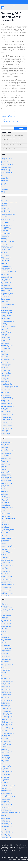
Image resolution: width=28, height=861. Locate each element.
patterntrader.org (5, 339)
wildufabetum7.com (6, 435)
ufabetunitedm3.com (6, 420)
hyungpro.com (5, 287)
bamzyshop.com (5, 779)
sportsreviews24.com (6, 313)
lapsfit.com (4, 695)
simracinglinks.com (6, 472)
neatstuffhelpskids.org (7, 507)
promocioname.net (6, 515)
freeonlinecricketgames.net (8, 518)
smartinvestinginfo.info (7, 738)
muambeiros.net (5, 524)
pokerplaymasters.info (6, 211)
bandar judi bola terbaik (7, 164)
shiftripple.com (5, 392)
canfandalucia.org (5, 791)
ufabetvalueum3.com (6, 713)
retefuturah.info (5, 736)
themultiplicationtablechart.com (9, 589)
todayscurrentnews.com (7, 406)
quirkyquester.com (6, 389)
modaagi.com (4, 499)
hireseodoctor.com (6, 694)
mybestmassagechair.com (8, 548)
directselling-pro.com (6, 826)
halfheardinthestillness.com (8, 546)
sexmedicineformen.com (7, 390)
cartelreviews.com (5, 666)
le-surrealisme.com (6, 475)
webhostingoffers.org (6, 656)
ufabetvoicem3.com (6, 717)
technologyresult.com (6, 655)
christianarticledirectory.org (8, 593)
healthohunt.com (5, 735)
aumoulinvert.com (5, 562)
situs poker (10, 852)
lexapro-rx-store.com (6, 582)
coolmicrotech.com (6, 801)
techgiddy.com (5, 222)
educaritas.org (4, 628)
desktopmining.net (6, 579)
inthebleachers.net (6, 581)
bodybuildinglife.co (6, 328)
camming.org (4, 612)
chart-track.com (5, 512)
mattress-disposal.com (7, 324)
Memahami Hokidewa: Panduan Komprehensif (12, 135)
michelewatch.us (5, 455)
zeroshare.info (4, 494)
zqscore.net (4, 350)
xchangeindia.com (5, 799)
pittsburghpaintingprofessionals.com (10, 383)
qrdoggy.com (4, 329)
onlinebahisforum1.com (7, 609)
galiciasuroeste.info (6, 502)
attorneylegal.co (5, 307)
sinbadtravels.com (5, 235)
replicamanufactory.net (7, 702)
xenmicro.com (4, 634)
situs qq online (5, 162)
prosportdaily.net (5, 760)
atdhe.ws (3, 543)
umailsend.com (5, 243)
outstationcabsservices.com (8, 796)
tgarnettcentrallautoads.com (8, 460)
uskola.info (3, 746)
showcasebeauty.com (6, 477)
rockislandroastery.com (7, 824)
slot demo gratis (5, 178)
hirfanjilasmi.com (5, 370)
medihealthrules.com (6, 787)
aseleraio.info (4, 351)
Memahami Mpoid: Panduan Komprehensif (11, 142)
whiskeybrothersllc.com (7, 433)
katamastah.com (5, 348)
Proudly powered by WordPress (9, 857)
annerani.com (4, 489)
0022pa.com (4, 493)
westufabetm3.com (6, 431)
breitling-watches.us (6, 458)
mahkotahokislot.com (6, 320)
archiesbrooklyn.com (6, 523)
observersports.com (6, 266)
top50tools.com (5, 485)
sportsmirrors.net (5, 299)
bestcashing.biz (5, 519)
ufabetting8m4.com (6, 710)
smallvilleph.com (5, 500)
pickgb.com (4, 334)
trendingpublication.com (7, 411)
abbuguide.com (5, 653)
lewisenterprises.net (6, 639)
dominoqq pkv (11, 844)
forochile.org (4, 510)
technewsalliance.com (7, 740)
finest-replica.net (5, 757)
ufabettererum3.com (6, 413)
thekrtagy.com (5, 798)
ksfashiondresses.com (6, 337)
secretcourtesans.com (6, 607)
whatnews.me (4, 754)
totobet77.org (4, 409)
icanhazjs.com (4, 568)
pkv (2, 188)
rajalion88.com (4, 614)
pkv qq (2, 181)
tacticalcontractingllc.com (7, 402)
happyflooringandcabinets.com (9, 326)
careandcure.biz (5, 365)
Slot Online (9, 111)
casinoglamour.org (6, 590)
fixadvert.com (4, 461)
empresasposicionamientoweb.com (10, 812)
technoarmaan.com (6, 810)
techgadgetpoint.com (6, 310)
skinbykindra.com (5, 818)
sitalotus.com (4, 342)
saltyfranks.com (5, 488)
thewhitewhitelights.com (7, 541)
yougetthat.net (5, 255)
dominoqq (18, 844)
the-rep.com (4, 486)
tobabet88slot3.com (6, 405)
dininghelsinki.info (5, 727)
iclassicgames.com (6, 261)
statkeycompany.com (6, 480)
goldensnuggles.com (6, 247)
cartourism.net (5, 573)
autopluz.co (4, 463)
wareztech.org (4, 238)
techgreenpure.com (6, 662)
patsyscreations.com (6, 625)
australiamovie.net (5, 445)
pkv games (10, 845)
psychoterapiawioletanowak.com (9, 386)
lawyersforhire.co (5, 272)
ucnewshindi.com (5, 227)
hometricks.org (5, 372)
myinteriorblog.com (6, 774)
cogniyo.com (4, 367)
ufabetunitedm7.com (6, 422)
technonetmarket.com (7, 741)
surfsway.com (4, 667)
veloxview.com (4, 430)
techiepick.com (5, 777)
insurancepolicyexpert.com (8, 478)
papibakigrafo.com (5, 567)
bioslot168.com (5, 834)
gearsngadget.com (6, 692)
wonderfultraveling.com (7, 513)
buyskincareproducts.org (7, 584)
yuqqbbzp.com (5, 684)
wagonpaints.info (5, 747)
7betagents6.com (5, 686)
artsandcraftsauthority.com (8, 835)
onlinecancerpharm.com (7, 321)
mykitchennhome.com (7, 560)
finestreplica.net (5, 732)
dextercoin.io (4, 592)
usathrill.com (4, 788)
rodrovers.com (4, 677)
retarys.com (4, 244)
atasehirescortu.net (6, 302)
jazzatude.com (4, 491)
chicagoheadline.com (6, 610)
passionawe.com (5, 381)
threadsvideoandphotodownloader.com (11, 221)
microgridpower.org (6, 375)
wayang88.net (4, 721)
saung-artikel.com (5, 263)
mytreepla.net (4, 699)
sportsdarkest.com (6, 282)
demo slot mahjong (6, 167)
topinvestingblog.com (6, 483)
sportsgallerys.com (6, 298)
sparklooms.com (5, 400)
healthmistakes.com (6, 335)
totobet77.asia (4, 408)
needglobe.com (5, 378)
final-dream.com (5, 755)
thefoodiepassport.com (7, 563)
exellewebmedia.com (6, 232)
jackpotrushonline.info (7, 225)
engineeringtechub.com (7, 304)
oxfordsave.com (5, 260)
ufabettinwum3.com (6, 419)
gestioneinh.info (5, 758)
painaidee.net (4, 280)
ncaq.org (3, 633)
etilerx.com (4, 730)
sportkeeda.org (5, 362)
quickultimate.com (6, 387)
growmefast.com (5, 318)
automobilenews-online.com (8, 806)
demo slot (3, 174)
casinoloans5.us (5, 556)
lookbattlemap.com (6, 249)
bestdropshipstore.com (7, 664)
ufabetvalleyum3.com (6, 428)
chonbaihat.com (5, 527)
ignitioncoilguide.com (6, 831)
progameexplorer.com (7, 823)
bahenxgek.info (5, 217)
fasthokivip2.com (5, 265)
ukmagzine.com (5, 236)
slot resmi (3, 166)
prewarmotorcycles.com (7, 471)
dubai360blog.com (6, 315)
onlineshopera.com (6, 636)
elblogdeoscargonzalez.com (8, 529)
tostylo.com (4, 254)
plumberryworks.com (6, 384)
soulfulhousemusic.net (7, 398)
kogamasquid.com (6, 587)
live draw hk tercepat (6, 172)
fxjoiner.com (4, 817)
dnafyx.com (4, 644)
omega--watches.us (6, 456)
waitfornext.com (5, 749)
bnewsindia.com (5, 776)
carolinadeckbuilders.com (7, 482)
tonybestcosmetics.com (7, 813)
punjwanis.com (5, 200)
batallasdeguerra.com (6, 504)
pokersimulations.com (7, 700)
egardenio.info (4, 354)
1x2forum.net (4, 604)
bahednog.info (4, 216)
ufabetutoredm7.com (6, 427)
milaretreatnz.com (5, 497)
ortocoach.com (5, 379)
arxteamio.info (4, 356)
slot (18, 111)
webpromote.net (5, 530)
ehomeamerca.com (6, 659)
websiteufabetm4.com (7, 722)
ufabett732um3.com (6, 744)
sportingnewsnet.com (6, 288)
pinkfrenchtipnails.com (7, 295)
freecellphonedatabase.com (8, 228)
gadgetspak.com (5, 691)
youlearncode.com (6, 650)
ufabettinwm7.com (6, 417)
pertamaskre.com (5, 219)
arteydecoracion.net (6, 534)
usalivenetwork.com (6, 224)
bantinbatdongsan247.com (8, 214)
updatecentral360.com (7, 346)
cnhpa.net (3, 340)
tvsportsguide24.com (6, 312)
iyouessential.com (5, 647)
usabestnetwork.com (6, 239)
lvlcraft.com (4, 672)
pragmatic (3, 183)
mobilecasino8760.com (7, 552)
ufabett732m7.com (6, 766)
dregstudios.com (5, 505)
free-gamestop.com (6, 233)
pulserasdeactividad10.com (8, 576)
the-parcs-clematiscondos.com (9, 202)
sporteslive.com (5, 291)
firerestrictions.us (5, 521)
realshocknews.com (6, 332)
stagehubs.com (5, 603)
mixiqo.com (4, 376)
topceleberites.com (6, 708)
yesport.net (4, 252)
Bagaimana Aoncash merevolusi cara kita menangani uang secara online (12, 120)
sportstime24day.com (6, 290)
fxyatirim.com (4, 651)
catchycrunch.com (6, 620)
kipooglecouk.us (5, 559)
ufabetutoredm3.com (6, 425)
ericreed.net (4, 549)
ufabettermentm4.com (7, 414)
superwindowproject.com (7, 565)
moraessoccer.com (6, 508)
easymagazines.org (6, 368)
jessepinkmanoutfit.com (7, 241)
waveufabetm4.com (6, 719)
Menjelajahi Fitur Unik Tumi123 (8, 148)
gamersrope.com (5, 230)
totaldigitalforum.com (6, 809)
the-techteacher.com (6, 804)
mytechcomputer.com (7, 832)
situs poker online (5, 161)
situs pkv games (5, 192)
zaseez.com (4, 618)
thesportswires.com (6, 285)
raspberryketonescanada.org (8, 785)
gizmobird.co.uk (5, 447)
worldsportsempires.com (7, 345)
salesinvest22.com (5, 762)
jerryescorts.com (5, 306)
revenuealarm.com (6, 828)
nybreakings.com (5, 795)
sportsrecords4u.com (6, 706)
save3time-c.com (5, 464)
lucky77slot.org (5, 317)
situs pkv (3, 185)
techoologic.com (5, 784)
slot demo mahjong (6, 169)
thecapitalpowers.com (7, 403)
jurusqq (3, 159)
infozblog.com (4, 526)
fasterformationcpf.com (7, 246)
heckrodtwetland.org (6, 545)
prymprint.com (5, 361)
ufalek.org (3, 323)
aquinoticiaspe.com (6, 269)
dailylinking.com (5, 642)
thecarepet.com (5, 205)
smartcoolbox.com (6, 395)
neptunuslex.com (5, 452)
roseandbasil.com (5, 540)
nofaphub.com (5, 622)
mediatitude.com (5, 469)
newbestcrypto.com (6, 258)
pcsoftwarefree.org (6, 640)
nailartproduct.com (6, 669)
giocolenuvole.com (6, 645)
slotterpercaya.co (5, 394)
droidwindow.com (5, 769)
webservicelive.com (6, 837)
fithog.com (4, 535)
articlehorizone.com (6, 683)
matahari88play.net (6, 276)
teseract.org (4, 763)
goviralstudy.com (5, 571)
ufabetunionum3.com (6, 711)
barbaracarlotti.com (6, 578)
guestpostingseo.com (6, 208)
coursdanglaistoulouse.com (8, 450)
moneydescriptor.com (6, 277)
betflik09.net (4, 631)
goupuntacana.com (6, 615)
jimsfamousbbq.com (6, 442)
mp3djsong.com (5, 449)
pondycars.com (5, 780)
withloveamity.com (6, 648)
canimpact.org (4, 570)
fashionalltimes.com (6, 807)
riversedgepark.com (6, 617)
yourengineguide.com (7, 793)
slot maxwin (17, 847)
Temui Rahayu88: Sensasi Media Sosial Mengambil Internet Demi (12, 115)
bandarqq (3, 844)
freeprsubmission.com (7, 771)
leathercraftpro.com (6, 373)
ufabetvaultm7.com (6, 714)
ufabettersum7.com (6, 416)
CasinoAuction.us (5, 557)
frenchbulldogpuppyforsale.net (9, 585)
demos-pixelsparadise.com (8, 467)
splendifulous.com (5, 705)
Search (3, 126)
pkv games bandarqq (6, 158)
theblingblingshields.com (7, 293)
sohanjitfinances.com (6, 397)
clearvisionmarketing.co (7, 751)
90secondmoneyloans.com (8, 673)
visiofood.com (4, 768)
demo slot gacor (5, 177)
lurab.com (3, 829)
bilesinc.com (4, 496)
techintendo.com (5, 661)
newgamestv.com (5, 296)
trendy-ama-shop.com (7, 765)
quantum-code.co (5, 752)
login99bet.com (5, 606)
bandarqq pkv (4, 189)
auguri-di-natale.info (6, 453)
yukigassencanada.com (7, 681)
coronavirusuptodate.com (7, 688)
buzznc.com (4, 815)
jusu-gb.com (4, 203)
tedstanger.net (5, 743)
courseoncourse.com (6, 213)
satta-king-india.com (6, 680)
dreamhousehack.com (7, 802)
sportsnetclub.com (6, 257)
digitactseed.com (5, 670)
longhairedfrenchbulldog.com (8, 271)
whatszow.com (5, 658)
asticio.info (3, 353)
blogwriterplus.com (6, 206)
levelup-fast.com (5, 697)
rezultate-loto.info (5, 703)
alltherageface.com (6, 820)
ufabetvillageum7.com (7, 716)
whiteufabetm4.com (6, 724)
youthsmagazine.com (6, 279)
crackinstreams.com (6, 689)
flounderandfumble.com (7, 733)
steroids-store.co (5, 532)
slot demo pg (4, 180)
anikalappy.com (5, 725)
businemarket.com (6, 274)
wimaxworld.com (5, 516)
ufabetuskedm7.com (6, 424)
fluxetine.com (4, 551)
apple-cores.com (5, 574)
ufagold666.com (5, 773)
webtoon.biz (4, 284)
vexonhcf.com (4, 466)
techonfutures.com (6, 782)
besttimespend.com (6, 364)
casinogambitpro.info (6, 210)
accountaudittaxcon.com (7, 359)
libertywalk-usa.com (6, 444)
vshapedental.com (6, 790)
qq (1, 186)
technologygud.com (6, 331)
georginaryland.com (6, 538)
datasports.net (4, 301)
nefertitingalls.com (6, 623)
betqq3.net (4, 554)
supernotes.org (5, 343)
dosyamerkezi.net (5, 474)
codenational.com (5, 821)
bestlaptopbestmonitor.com (8, 537)
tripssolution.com (5, 678)
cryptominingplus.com (7, 268)
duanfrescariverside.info (7, 728)
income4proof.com (6, 626)
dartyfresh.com (5, 637)
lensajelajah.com (5, 629)
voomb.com (4, 309)
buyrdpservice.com (6, 250)
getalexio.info (4, 357)
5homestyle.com (5, 595)
